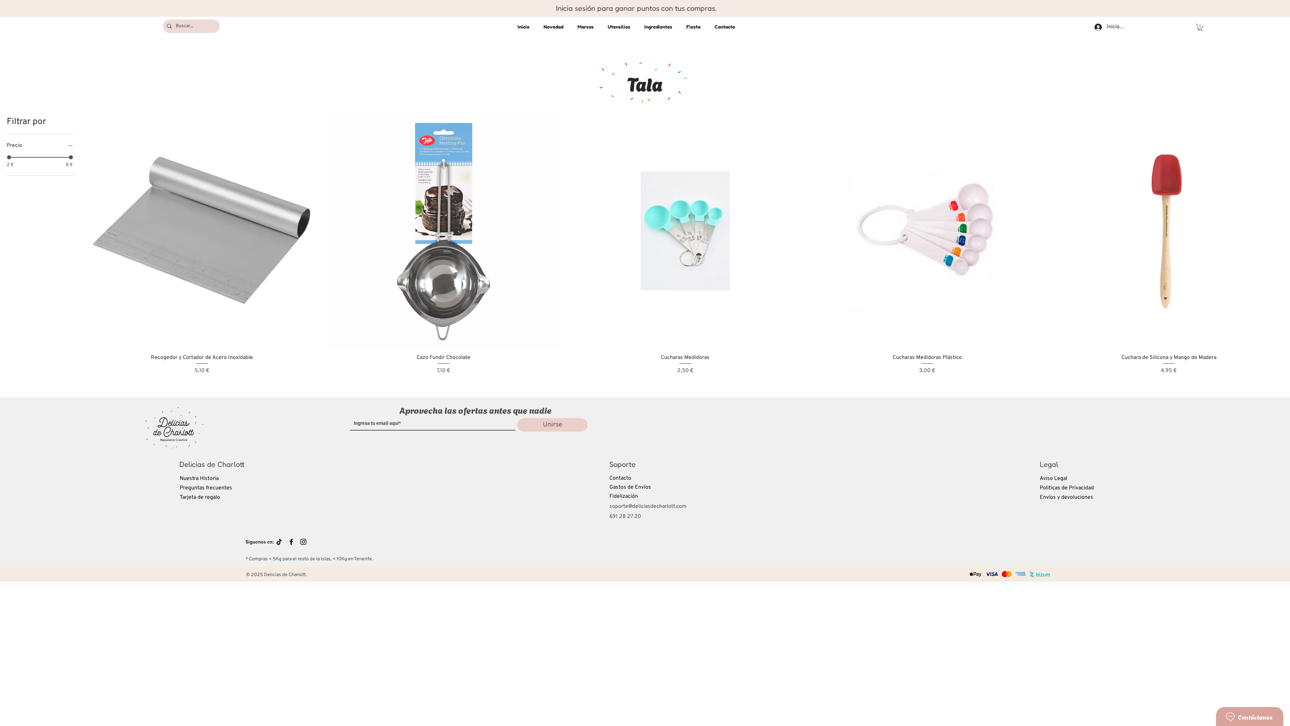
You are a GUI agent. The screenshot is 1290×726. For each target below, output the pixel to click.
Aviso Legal (1053, 478)
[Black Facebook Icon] (291, 542)
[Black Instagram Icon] (303, 542)
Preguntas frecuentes (206, 488)
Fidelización (623, 496)
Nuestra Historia (199, 478)
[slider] (9, 157)
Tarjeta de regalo (200, 497)
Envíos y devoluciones (1066, 497)
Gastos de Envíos (630, 487)
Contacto (620, 478)
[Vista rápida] (201, 231)
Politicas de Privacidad (1067, 488)
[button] (1200, 27)
